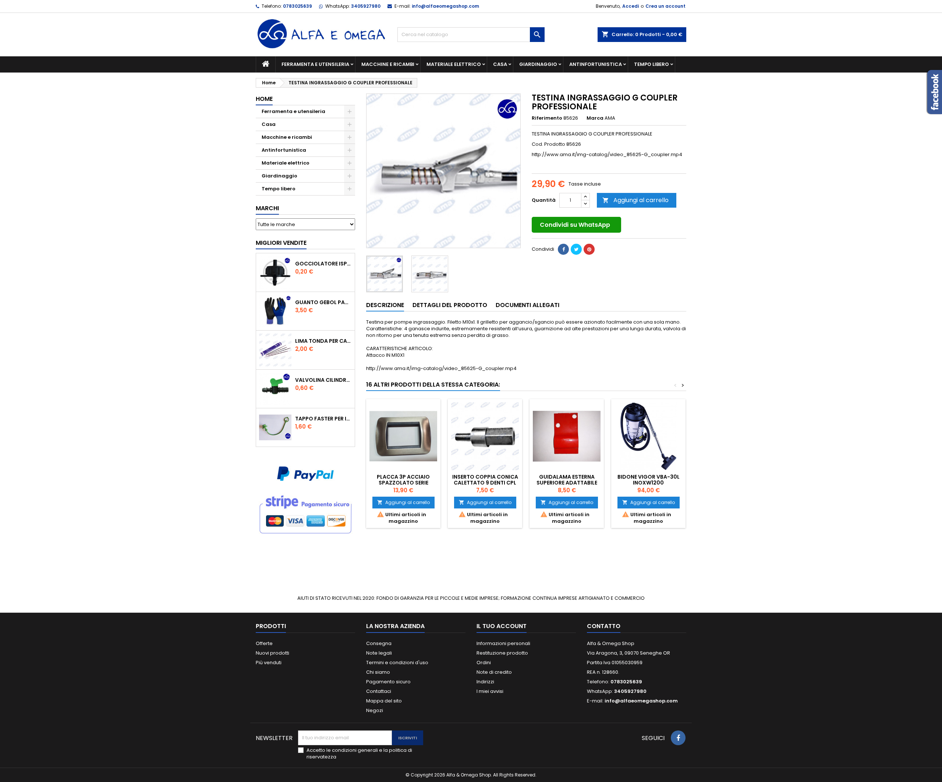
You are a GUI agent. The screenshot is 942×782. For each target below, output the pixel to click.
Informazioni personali (503, 643)
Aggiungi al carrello (635, 200)
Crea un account (665, 6)
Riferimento (547, 118)
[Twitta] (576, 249)
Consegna (379, 643)
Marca (595, 118)
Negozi (374, 710)
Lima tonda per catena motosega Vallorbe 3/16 (323, 341)
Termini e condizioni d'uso (397, 662)
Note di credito (494, 672)
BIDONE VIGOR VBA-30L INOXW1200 (648, 479)
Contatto (603, 626)
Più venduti (268, 662)
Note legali (379, 652)
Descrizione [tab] (385, 305)
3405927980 (365, 6)
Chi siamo (378, 672)
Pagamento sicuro (388, 681)
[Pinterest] (589, 249)
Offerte (264, 643)
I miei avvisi (490, 691)
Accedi (630, 6)
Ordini (484, 662)
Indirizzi (485, 681)
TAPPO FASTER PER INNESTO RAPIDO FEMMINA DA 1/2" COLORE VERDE (323, 419)
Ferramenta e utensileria (315, 64)
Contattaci (378, 691)
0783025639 (297, 6)
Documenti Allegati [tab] (527, 305)
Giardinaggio (538, 64)
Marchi (267, 208)
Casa (500, 64)
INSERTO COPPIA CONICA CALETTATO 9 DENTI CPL (485, 479)
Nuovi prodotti (272, 652)
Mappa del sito (384, 700)
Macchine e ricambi (387, 64)
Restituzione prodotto (502, 652)
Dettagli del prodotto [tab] (449, 305)
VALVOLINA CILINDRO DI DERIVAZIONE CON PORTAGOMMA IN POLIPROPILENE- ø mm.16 (323, 380)
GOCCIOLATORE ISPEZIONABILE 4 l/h (323, 264)
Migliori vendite (281, 243)
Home (264, 99)
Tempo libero (651, 64)
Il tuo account (502, 626)
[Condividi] (563, 249)
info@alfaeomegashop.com (445, 6)
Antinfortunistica (595, 64)
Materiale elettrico (453, 64)
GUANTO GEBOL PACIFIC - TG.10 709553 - (323, 302)
